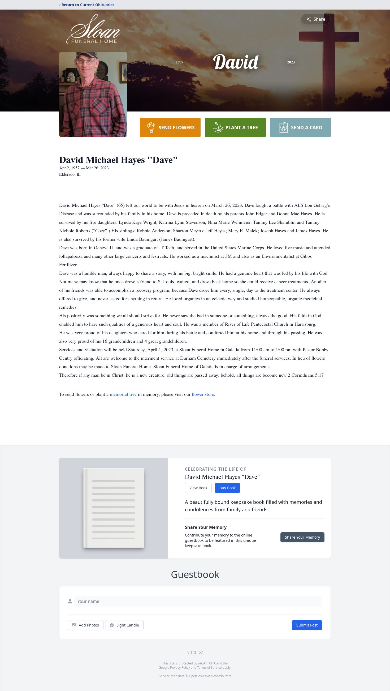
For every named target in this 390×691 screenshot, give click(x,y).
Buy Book (227, 487)
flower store (203, 394)
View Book (198, 487)
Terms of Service (209, 667)
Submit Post (307, 625)
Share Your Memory (302, 537)
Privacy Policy (180, 667)
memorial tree (123, 394)
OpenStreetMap (201, 676)
